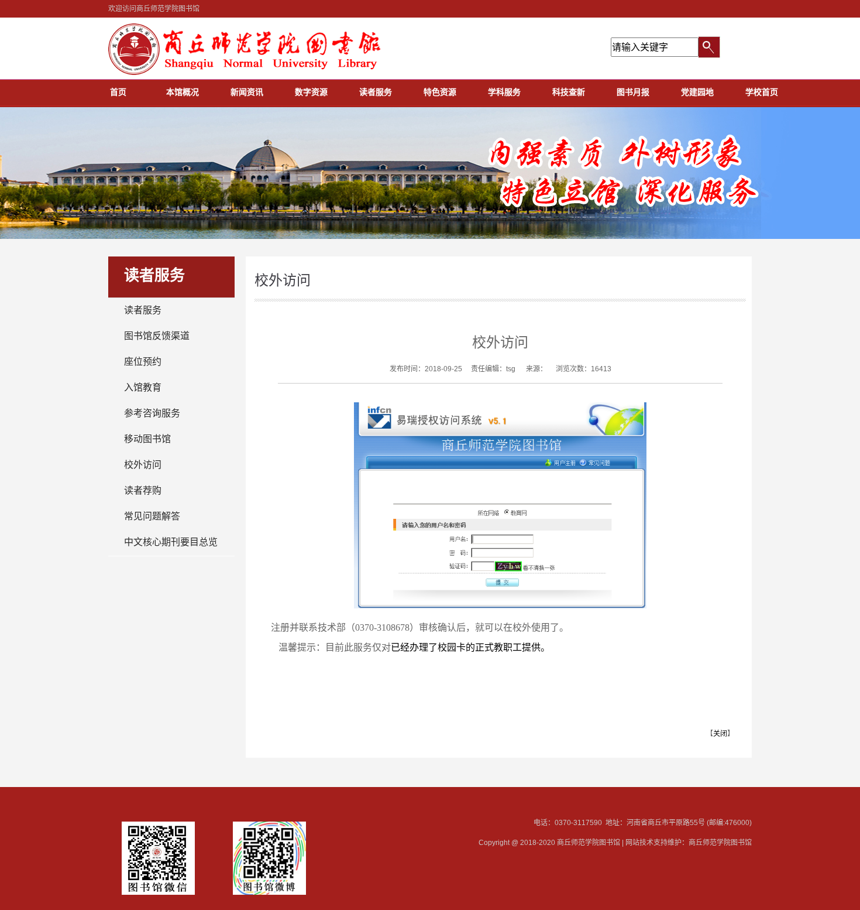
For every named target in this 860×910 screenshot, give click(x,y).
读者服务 (375, 92)
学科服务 (504, 92)
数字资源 (311, 92)
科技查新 (568, 92)
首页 (118, 92)
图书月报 (633, 92)
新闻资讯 (247, 92)
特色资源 (440, 92)
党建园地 (697, 92)
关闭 (720, 734)
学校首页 (761, 92)
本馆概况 (182, 92)
